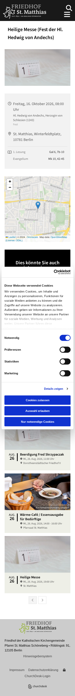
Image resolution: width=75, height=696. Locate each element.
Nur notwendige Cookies (37, 421)
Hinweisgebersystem (37, 656)
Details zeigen (53, 388)
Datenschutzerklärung (43, 670)
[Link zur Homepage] (24, 12)
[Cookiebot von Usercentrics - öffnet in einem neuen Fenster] (54, 272)
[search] (69, 8)
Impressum (16, 670)
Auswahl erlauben (37, 410)
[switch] (65, 349)
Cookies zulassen (37, 400)
